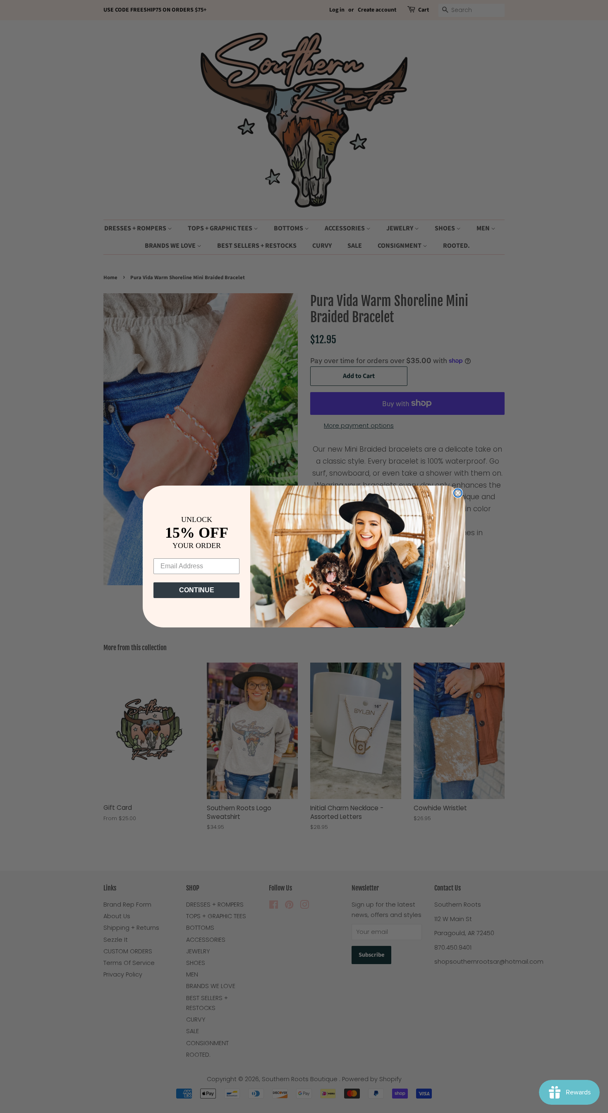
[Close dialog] (458, 493)
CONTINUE (196, 590)
